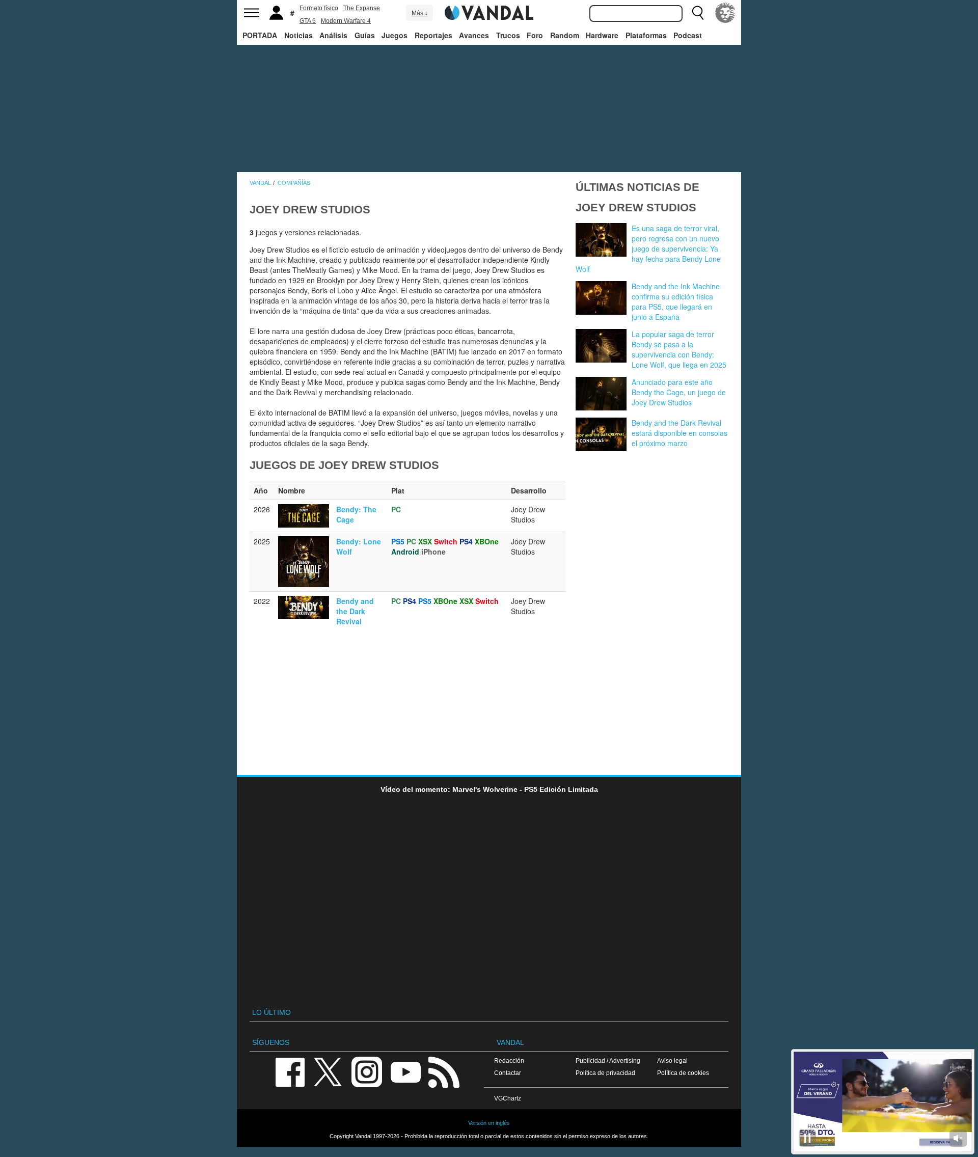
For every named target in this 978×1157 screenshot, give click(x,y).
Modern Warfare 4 (346, 20)
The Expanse (361, 8)
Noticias (298, 35)
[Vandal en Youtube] (405, 1071)
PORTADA (259, 35)
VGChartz (507, 1098)
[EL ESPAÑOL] (725, 13)
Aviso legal (672, 1060)
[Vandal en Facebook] (290, 1071)
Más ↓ (420, 13)
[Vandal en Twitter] (328, 1071)
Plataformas (646, 35)
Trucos (508, 35)
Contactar (507, 1072)
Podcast (687, 35)
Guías (365, 35)
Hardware (602, 35)
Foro (535, 35)
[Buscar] (698, 12)
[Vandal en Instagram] (366, 1071)
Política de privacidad (605, 1072)
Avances (474, 35)
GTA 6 (308, 20)
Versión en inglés (489, 1123)
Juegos (395, 35)
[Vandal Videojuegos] (489, 12)
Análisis (333, 35)
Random (564, 35)
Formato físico (319, 8)
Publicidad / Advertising (608, 1060)
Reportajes (433, 35)
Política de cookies (683, 1072)
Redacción (509, 1060)
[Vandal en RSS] (443, 1071)
